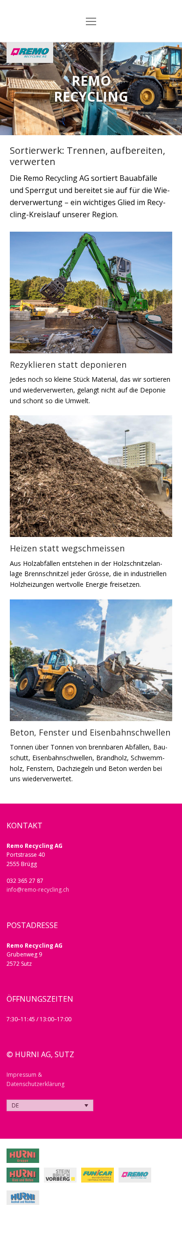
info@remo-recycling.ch (38, 890)
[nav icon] (91, 21)
